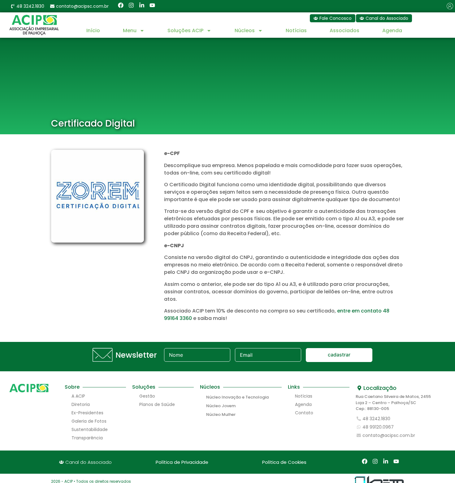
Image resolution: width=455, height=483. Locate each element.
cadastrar (339, 354)
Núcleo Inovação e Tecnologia (237, 397)
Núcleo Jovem (221, 406)
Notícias (296, 30)
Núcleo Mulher (221, 414)
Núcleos (245, 30)
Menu (129, 30)
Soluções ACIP (185, 30)
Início (93, 30)
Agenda (392, 30)
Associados (344, 30)
